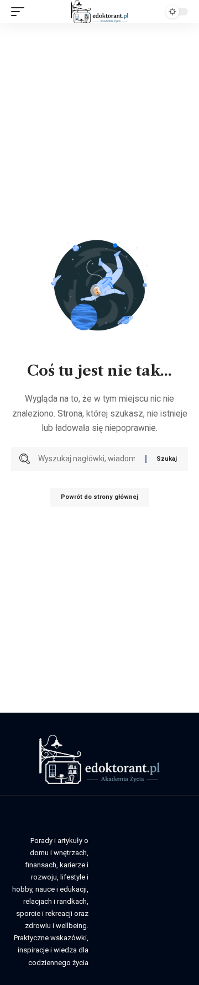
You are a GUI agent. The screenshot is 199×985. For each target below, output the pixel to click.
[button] (20, 11)
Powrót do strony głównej (99, 497)
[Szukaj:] (87, 459)
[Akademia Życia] (99, 11)
